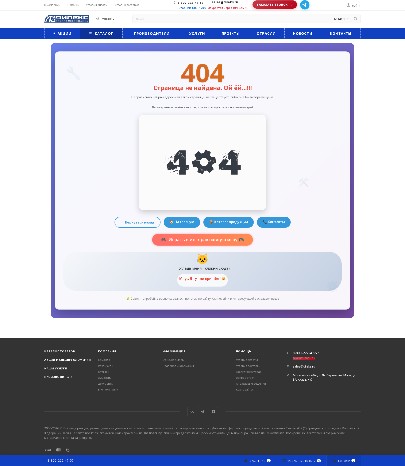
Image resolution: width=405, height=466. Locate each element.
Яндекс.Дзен (213, 411)
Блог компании (108, 389)
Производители (58, 377)
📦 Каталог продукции (228, 222)
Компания (107, 351)
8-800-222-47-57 (190, 2)
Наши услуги (55, 368)
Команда (104, 360)
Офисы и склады (173, 360)
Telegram (202, 411)
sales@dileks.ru (304, 366)
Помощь (243, 351)
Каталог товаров (59, 351)
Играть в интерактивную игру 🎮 (205, 239)
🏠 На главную (182, 222)
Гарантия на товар (249, 372)
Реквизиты (105, 366)
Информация (174, 351)
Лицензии (105, 378)
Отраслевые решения (251, 383)
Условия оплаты (247, 360)
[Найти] (355, 19)
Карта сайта (244, 389)
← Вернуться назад (137, 222)
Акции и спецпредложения (67, 360)
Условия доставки (248, 366)
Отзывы (103, 372)
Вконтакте (191, 411)
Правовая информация (178, 366)
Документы (105, 383)
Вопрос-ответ (245, 378)
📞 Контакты (274, 222)
